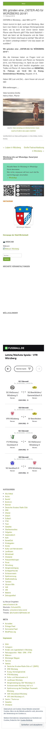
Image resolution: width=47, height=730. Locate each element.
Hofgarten (8, 532)
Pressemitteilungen (12, 559)
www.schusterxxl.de (10, 604)
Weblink (8, 592)
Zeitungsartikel (10, 595)
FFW (7, 521)
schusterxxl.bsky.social (18, 610)
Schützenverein (10, 573)
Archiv (40, 136)
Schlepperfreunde (11, 570)
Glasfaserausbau (11, 529)
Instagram (8, 647)
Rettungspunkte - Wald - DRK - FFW (18, 652)
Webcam (8, 655)
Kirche (5, 139)
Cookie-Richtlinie (26, 720)
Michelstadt (9, 554)
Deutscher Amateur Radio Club (16, 507)
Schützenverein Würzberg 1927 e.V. (20, 685)
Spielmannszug (10, 576)
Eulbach (8, 518)
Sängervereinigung (11, 568)
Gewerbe (8, 526)
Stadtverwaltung (11, 579)
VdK (6, 587)
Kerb (6, 537)
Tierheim (8, 581)
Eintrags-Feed (10, 626)
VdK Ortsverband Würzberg (17, 694)
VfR (6, 590)
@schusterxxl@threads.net (20, 612)
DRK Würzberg (12, 669)
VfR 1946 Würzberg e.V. (16, 696)
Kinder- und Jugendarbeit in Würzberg (18, 650)
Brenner (8, 504)
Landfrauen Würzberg (14, 680)
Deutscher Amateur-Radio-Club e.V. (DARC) (23, 666)
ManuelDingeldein (21, 136)
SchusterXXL (16, 607)
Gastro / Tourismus (12, 699)
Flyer (7, 524)
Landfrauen (9, 551)
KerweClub (9, 540)
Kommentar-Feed (11, 629)
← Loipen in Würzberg (12, 147)
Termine (8, 661)
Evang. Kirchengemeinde (16, 672)
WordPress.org (10, 632)
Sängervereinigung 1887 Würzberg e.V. (21, 683)
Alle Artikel (33, 136)
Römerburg (9, 565)
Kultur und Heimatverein (13, 548)
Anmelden (8, 623)
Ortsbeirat (8, 557)
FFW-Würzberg (12, 674)
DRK (6, 510)
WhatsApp (13, 177)
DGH (7, 644)
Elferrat (7, 513)
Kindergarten (9, 543)
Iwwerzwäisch (10, 535)
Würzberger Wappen (12, 658)
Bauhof (7, 499)
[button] (9, 190)
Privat (7, 562)
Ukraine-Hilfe (9, 584)
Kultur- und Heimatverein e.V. (17, 677)
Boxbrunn (8, 502)
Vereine (7, 663)
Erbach (7, 515)
